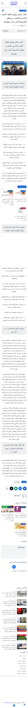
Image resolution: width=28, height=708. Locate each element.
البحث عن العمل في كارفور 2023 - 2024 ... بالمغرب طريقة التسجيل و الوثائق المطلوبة (9, 630)
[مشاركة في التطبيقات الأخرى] (7, 488)
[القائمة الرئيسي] (25, 3)
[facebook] (14, 567)
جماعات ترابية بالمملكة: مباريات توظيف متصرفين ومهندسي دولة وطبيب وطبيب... (8, 202)
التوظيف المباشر (21, 660)
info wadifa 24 (7, 702)
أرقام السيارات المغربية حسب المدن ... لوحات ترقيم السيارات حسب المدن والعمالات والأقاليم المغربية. (8, 595)
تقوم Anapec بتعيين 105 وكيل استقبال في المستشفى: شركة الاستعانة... (8, 517)
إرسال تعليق (21, 547)
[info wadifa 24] (14, 3)
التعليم (23, 658)
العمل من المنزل (21, 663)
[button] (20, 488)
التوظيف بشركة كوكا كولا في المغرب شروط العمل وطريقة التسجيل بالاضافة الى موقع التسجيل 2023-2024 (9, 612)
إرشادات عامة (22, 655)
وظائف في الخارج (21, 671)
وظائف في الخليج (21, 673)
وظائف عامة (22, 10)
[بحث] (2, 3)
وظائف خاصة (22, 665)
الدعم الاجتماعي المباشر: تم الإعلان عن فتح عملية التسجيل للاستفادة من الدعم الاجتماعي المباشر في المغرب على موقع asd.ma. (9, 638)
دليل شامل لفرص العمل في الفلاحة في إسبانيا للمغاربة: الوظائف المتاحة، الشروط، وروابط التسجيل (9, 621)
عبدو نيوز (22, 25)
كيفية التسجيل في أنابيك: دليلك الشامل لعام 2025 (21, 516)
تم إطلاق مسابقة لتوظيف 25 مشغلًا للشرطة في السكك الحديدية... (21, 534)
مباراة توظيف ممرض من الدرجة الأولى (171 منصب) (21, 218)
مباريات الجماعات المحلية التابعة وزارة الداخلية (20, 200)
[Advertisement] (14, 250)
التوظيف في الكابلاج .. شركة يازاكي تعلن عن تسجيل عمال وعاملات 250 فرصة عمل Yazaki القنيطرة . (9, 647)
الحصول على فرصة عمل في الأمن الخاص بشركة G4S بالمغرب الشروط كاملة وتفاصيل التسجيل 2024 (9, 603)
